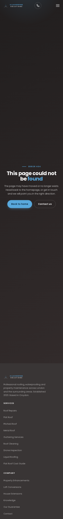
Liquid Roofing (11, 456)
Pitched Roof (10, 423)
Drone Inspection (13, 450)
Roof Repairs (10, 410)
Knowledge (10, 500)
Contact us (45, 204)
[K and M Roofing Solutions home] (13, 5)
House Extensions (13, 493)
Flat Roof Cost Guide (14, 463)
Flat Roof (8, 417)
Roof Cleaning (11, 443)
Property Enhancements (16, 480)
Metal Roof (9, 430)
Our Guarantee (12, 506)
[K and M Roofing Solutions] (13, 377)
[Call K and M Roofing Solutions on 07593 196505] (38, 5)
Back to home (19, 204)
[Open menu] (58, 5)
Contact (8, 513)
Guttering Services (13, 437)
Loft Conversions (12, 487)
